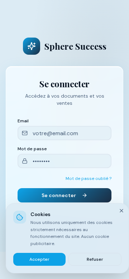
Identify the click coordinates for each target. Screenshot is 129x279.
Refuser (95, 259)
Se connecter (59, 195)
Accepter (39, 259)
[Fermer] (121, 211)
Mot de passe (32, 149)
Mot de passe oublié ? (88, 178)
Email (23, 121)
